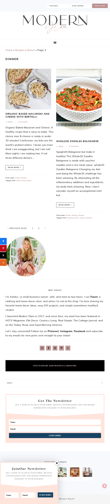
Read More (13, 167)
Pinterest (53, 331)
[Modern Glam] (55, 34)
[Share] (3, 241)
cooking (70, 218)
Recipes (19, 50)
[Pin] (3, 248)
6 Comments (23, 122)
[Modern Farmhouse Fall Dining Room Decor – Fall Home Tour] (87, 472)
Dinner (31, 50)
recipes (28, 180)
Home (9, 50)
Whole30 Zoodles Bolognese (77, 141)
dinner (18, 180)
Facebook (79, 331)
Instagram (66, 331)
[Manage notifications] (104, 486)
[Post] (3, 255)
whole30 (89, 218)
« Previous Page (17, 228)
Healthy (75, 215)
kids (23, 180)
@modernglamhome (63, 366)
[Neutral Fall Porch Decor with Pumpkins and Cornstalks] (74, 472)
